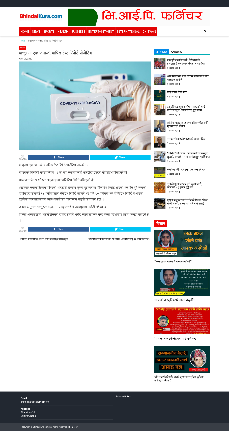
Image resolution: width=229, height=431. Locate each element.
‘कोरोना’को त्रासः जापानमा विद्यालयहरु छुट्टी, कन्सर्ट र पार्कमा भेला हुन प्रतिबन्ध (188, 155)
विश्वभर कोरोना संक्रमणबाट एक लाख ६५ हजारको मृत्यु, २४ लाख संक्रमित (119, 239)
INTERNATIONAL (128, 31)
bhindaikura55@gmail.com (35, 401)
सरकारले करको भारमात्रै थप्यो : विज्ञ (186, 139)
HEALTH (63, 31)
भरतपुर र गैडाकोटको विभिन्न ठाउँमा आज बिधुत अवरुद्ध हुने (44, 239)
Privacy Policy (123, 396)
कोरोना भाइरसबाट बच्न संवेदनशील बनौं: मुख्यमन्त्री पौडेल (187, 124)
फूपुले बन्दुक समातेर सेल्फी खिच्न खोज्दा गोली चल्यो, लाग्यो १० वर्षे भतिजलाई (187, 201)
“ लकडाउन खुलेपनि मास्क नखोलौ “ (173, 261)
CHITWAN (149, 31)
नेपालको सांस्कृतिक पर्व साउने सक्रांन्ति (174, 300)
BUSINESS (78, 31)
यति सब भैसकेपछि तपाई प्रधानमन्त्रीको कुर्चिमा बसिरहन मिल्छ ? (179, 378)
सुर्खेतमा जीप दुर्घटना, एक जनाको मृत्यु (186, 169)
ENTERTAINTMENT (101, 31)
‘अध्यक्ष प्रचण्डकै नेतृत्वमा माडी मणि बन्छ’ (175, 338)
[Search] (205, 31)
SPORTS (48, 31)
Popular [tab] (162, 51)
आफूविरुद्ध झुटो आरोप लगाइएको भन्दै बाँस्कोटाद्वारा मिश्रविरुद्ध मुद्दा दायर (186, 108)
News (22, 48)
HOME (25, 31)
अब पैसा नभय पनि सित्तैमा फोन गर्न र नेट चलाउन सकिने (188, 77)
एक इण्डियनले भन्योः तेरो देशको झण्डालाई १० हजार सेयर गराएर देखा (186, 61)
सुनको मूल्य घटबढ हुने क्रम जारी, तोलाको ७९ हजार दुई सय (184, 185)
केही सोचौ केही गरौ (177, 92)
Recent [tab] (178, 51)
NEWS (36, 31)
